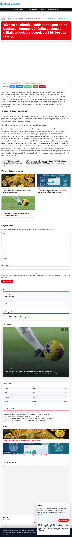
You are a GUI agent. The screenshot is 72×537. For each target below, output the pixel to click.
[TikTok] (26, 317)
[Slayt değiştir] (32, 522)
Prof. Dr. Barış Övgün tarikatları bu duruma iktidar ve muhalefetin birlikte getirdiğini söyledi (30, 418)
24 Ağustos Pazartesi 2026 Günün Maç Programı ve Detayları (22, 416)
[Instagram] (15, 317)
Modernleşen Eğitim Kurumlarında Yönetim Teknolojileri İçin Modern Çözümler (26, 414)
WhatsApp (28, 86)
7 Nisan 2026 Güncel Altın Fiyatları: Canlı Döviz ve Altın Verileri (22, 412)
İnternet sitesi (6, 265)
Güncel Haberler (19, 9)
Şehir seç (7, 300)
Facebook (19, 86)
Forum (42, 9)
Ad (3, 251)
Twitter (12, 86)
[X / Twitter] (10, 317)
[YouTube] (20, 317)
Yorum (4, 233)
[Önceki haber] (62, 329)
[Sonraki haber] (66, 329)
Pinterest (42, 86)
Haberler (3, 16)
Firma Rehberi (32, 9)
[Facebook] (5, 317)
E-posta (4, 258)
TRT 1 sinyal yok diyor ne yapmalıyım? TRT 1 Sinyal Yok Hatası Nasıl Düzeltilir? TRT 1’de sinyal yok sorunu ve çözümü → (46, 163)
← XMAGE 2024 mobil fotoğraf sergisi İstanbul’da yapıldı (12, 163)
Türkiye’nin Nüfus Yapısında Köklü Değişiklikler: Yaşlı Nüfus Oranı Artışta (25, 420)
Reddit (35, 86)
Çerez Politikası (53, 9)
